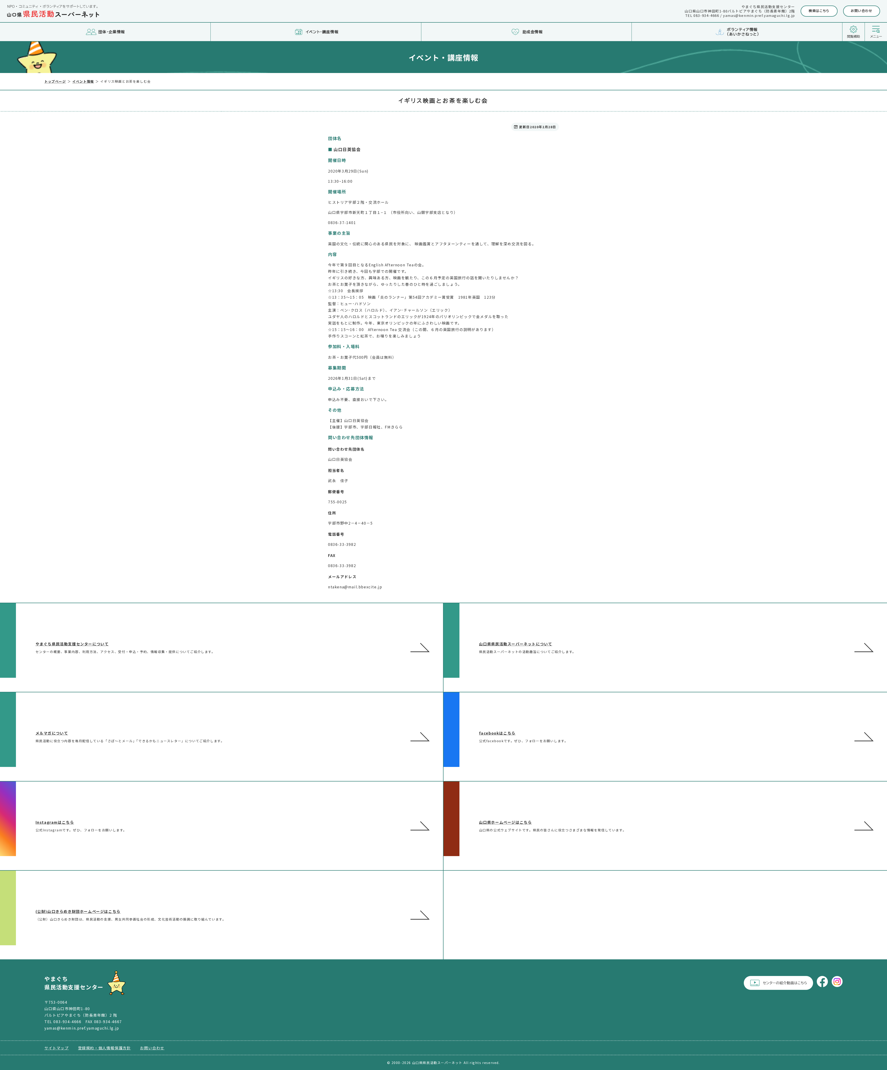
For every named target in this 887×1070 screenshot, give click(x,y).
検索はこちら (819, 10)
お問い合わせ (861, 10)
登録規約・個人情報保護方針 (104, 1048)
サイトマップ (56, 1048)
